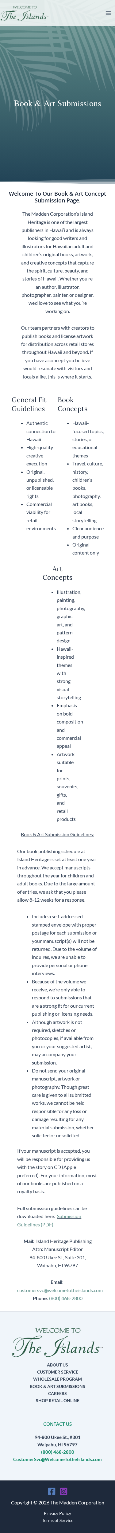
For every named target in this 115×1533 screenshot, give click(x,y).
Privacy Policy (57, 1513)
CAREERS (57, 1393)
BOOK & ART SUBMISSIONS (57, 1386)
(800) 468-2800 (65, 1298)
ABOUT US (57, 1364)
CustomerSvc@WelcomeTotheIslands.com (57, 1459)
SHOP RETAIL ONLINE (57, 1400)
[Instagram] (63, 1491)
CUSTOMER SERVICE (57, 1371)
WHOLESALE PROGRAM (57, 1379)
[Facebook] (52, 1491)
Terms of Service (57, 1520)
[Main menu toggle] (108, 13)
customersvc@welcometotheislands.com (60, 1290)
